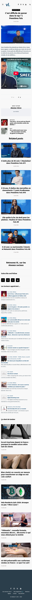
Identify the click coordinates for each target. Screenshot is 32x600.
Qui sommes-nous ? (7, 591)
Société (19, 358)
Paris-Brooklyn (17, 406)
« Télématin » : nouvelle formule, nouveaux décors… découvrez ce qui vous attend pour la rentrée (15, 334)
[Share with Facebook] (18, 97)
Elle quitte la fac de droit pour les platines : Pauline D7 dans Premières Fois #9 (16, 220)
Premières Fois (16, 9)
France (23, 357)
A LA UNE (9, 292)
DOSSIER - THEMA (17, 357)
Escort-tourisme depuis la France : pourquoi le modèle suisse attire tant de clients (15, 444)
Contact (14, 593)
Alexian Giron (16, 108)
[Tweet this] (20, 97)
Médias (14, 292)
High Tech (6, 487)
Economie (9, 346)
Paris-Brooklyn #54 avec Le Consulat (16, 408)
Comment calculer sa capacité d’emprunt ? (18, 347)
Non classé (10, 371)
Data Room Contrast (12, 373)
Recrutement (21, 593)
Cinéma (14, 305)
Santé (5, 457)
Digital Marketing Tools (13, 397)
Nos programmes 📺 (18, 591)
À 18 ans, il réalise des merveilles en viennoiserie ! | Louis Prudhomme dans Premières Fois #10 (16, 190)
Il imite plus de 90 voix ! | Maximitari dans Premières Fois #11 (16, 162)
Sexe (5, 427)
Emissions (10, 406)
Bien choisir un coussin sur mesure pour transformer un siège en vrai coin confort (15, 474)
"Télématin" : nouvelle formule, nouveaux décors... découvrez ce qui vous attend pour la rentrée (16, 532)
